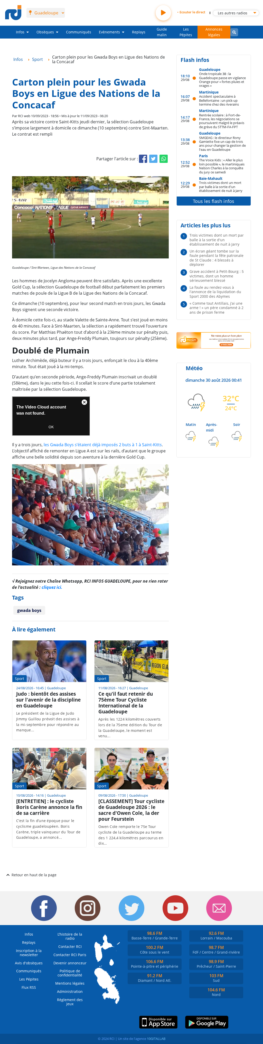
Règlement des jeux (70, 1001)
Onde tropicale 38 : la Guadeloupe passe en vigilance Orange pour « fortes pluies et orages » (222, 79)
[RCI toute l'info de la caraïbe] (13, 13)
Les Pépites (186, 32)
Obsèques (45, 32)
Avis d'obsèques (29, 963)
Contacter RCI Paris (69, 954)
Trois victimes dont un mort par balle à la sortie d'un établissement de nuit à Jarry (220, 186)
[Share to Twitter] (153, 159)
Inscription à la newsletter (29, 952)
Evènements (109, 32)
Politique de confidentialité (70, 972)
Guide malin (162, 32)
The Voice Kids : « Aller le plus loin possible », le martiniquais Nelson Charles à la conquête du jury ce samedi (222, 166)
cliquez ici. (52, 587)
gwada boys (29, 610)
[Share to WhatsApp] (163, 159)
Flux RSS (29, 987)
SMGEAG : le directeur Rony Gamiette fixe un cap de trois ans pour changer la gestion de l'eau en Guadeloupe (222, 143)
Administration (70, 991)
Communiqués (78, 32)
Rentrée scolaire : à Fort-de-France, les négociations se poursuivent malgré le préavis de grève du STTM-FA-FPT (221, 121)
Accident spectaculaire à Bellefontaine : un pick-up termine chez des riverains (219, 100)
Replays (138, 32)
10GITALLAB (156, 1038)
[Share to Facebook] (143, 159)
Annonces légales (213, 32)
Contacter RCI (70, 946)
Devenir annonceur (70, 963)
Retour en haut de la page (34, 874)
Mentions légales (69, 983)
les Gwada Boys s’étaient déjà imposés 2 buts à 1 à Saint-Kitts (103, 445)
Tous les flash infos (213, 201)
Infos (20, 32)
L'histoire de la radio (70, 936)
